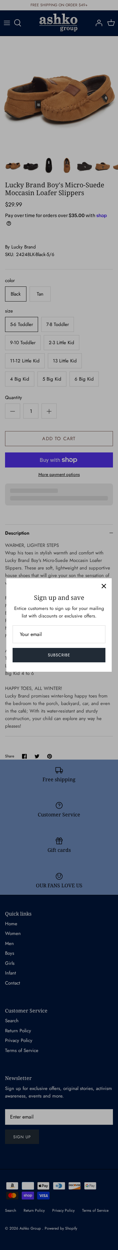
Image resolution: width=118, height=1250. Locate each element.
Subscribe (59, 655)
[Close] (104, 586)
